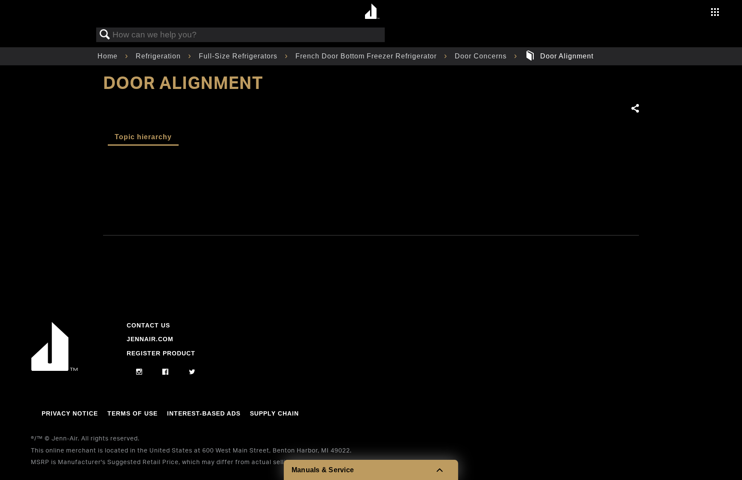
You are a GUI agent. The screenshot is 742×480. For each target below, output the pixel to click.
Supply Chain (274, 413)
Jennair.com (150, 339)
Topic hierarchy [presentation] (143, 137)
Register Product (161, 353)
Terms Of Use (132, 413)
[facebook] (165, 372)
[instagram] (139, 372)
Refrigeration (159, 56)
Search (104, 35)
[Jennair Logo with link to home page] (54, 368)
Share (634, 109)
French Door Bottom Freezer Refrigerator (367, 56)
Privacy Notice (70, 413)
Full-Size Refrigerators (239, 56)
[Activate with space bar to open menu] (715, 13)
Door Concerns (482, 56)
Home (108, 56)
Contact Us (148, 325)
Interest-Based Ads (203, 413)
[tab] (143, 137)
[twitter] (192, 372)
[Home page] (372, 11)
